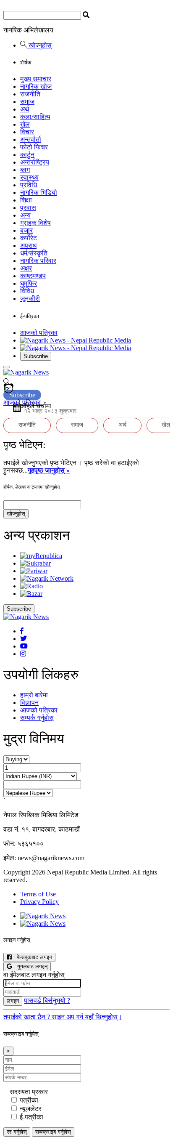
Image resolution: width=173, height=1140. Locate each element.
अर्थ (24, 109)
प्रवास (28, 207)
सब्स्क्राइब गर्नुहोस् (53, 1132)
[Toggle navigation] (6, 367)
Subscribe (36, 356)
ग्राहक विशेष (35, 222)
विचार (27, 132)
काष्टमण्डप (33, 275)
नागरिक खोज (36, 86)
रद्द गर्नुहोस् (17, 1132)
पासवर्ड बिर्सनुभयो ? (47, 1000)
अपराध (28, 245)
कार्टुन (27, 154)
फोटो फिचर (34, 147)
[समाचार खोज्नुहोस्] (6, 382)
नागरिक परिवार (38, 260)
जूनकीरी (30, 298)
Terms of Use (38, 894)
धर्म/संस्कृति (33, 253)
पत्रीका (29, 1100)
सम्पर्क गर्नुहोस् (37, 717)
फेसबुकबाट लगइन (32, 957)
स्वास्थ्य (29, 177)
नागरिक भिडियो (38, 192)
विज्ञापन (29, 702)
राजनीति (30, 94)
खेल (25, 124)
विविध (27, 291)
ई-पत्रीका (31, 1117)
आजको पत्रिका (39, 332)
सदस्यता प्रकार (29, 1091)
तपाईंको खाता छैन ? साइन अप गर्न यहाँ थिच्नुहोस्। (62, 1016)
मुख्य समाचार (35, 78)
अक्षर (26, 268)
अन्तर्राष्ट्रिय (34, 162)
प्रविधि (28, 185)
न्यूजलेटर (31, 1108)
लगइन (13, 1001)
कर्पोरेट (28, 238)
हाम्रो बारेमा (34, 695)
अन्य (25, 215)
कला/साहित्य (35, 116)
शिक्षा (26, 200)
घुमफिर (28, 283)
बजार (26, 230)
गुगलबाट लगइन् (29, 966)
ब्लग (25, 169)
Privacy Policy (39, 901)
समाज (27, 101)
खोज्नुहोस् (39, 45)
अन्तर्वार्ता (30, 139)
